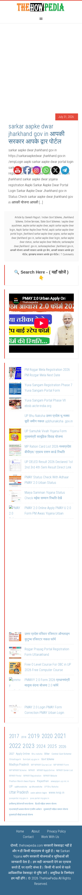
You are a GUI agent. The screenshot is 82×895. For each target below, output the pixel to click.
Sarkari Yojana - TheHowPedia (41, 7)
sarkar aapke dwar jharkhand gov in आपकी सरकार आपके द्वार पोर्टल (36, 133)
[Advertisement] (41, 66)
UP (11, 786)
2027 (11, 753)
